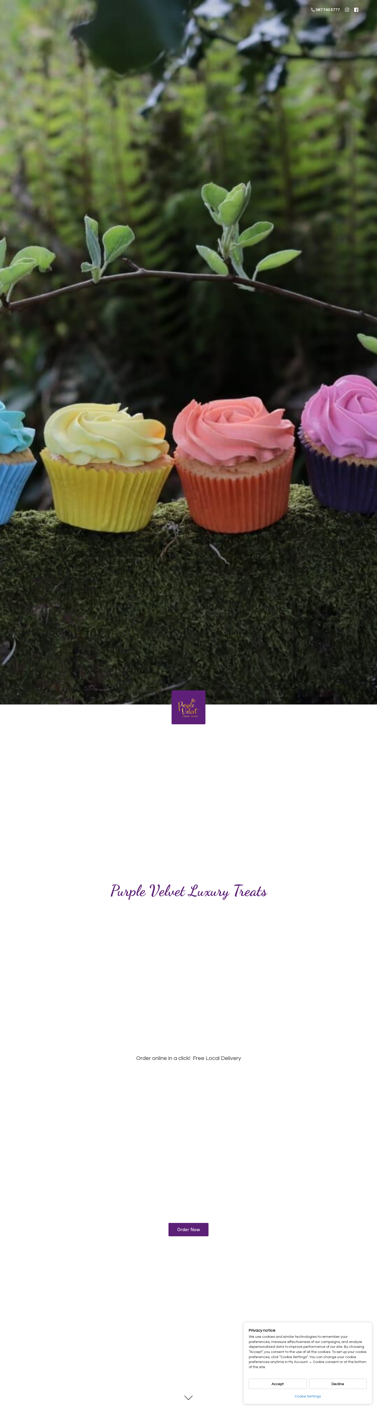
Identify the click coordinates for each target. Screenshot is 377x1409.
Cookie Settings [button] (308, 1396)
